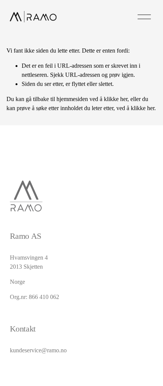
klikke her (115, 99)
